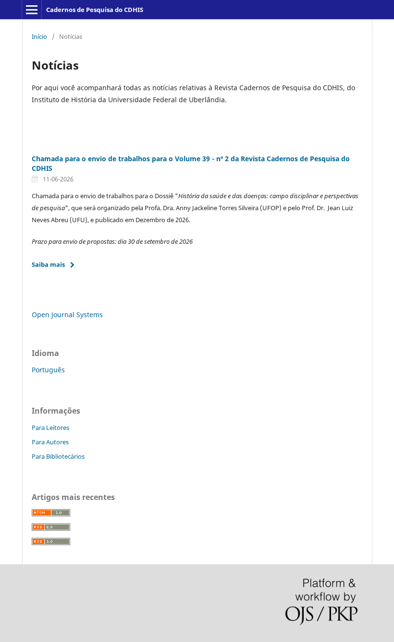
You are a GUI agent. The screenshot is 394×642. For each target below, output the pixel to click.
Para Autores (50, 442)
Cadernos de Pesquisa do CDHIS (94, 9)
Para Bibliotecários (58, 456)
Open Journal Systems (67, 314)
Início (39, 36)
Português (48, 369)
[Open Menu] (31, 9)
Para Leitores (50, 427)
